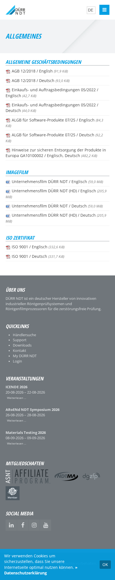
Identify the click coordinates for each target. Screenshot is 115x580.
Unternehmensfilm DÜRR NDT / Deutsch (57, 206)
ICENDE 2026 (16, 387)
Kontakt (19, 350)
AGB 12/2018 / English (40, 71)
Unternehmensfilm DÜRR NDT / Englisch (57, 181)
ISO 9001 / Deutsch (38, 256)
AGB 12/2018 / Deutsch (41, 80)
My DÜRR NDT (25, 356)
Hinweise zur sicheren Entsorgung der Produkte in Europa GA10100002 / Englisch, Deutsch (56, 153)
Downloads (22, 345)
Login (17, 361)
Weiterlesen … (16, 397)
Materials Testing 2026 (26, 432)
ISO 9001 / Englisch (38, 246)
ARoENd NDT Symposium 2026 (32, 409)
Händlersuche (24, 335)
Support (20, 340)
